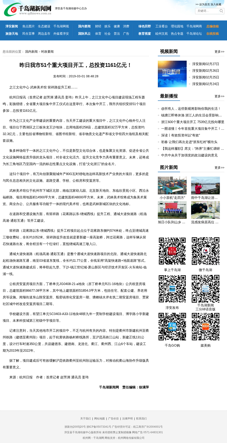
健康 (117, 26)
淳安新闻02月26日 (207, 70)
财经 (98, 26)
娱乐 (107, 26)
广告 (126, 33)
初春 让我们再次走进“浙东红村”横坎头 (189, 142)
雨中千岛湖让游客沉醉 (205, 198)
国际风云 (84, 33)
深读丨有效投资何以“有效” (180, 135)
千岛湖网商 (194, 26)
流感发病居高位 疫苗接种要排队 (205, 222)
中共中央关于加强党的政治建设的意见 (189, 155)
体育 (98, 33)
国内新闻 (31, 51)
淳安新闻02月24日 (207, 84)
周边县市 (44, 33)
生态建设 (44, 26)
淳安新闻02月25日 (207, 77)
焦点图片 (28, 26)
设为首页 (204, 4)
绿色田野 (145, 26)
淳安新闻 (12, 26)
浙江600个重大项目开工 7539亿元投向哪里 (192, 122)
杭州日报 (26, 377)
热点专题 (177, 33)
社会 (107, 33)
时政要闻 (47, 51)
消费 (126, 26)
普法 (117, 33)
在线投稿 (212, 33)
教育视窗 (145, 33)
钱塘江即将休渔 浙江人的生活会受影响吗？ (193, 115)
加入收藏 (216, 4)
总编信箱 (212, 26)
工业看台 (161, 26)
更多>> (219, 51)
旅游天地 (12, 33)
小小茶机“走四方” (172, 198)
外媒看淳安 (61, 33)
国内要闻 (84, 26)
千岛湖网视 (61, 26)
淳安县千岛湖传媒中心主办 (71, 8)
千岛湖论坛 (194, 33)
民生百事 (28, 33)
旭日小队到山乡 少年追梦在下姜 (172, 222)
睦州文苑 (161, 33)
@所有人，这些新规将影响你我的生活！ (191, 108)
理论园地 (177, 26)
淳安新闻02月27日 (207, 64)
